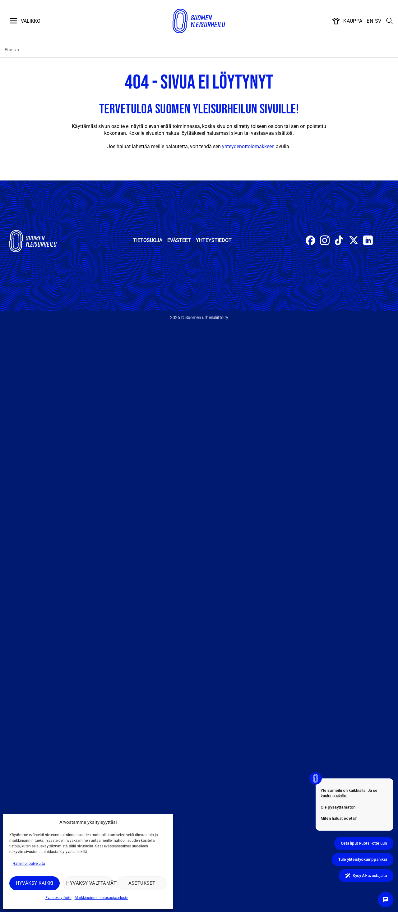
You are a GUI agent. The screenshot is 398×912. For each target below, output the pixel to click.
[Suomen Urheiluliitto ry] (199, 21)
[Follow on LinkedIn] (368, 241)
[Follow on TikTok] (339, 241)
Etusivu (12, 49)
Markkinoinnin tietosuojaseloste (101, 898)
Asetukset (141, 883)
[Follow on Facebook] (310, 241)
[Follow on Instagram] (325, 241)
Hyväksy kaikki (34, 883)
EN (370, 21)
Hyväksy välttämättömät (89, 883)
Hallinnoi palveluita (28, 863)
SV (378, 21)
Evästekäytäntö (58, 898)
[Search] (389, 21)
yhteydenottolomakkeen (248, 146)
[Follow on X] (354, 241)
